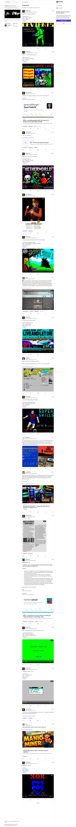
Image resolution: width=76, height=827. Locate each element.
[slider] (38, 43)
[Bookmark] (45, 48)
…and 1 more (39, 126)
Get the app (12, 824)
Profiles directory (13, 821)
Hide (52, 23)
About (10, 821)
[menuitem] (38, 35)
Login (63, 23)
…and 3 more (41, 621)
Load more (38, 802)
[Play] (24, 45)
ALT (36, 465)
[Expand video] (50, 45)
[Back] (22, 2)
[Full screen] (52, 45)
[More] (53, 48)
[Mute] (26, 45)
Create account (63, 20)
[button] (38, 35)
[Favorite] (38, 48)
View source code (11, 825)
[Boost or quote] (30, 48)
